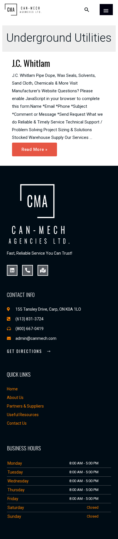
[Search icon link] (87, 9)
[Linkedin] (12, 270)
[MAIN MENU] (106, 9)
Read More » (34, 147)
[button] (29, 351)
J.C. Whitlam (31, 63)
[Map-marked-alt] (43, 270)
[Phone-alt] (27, 270)
